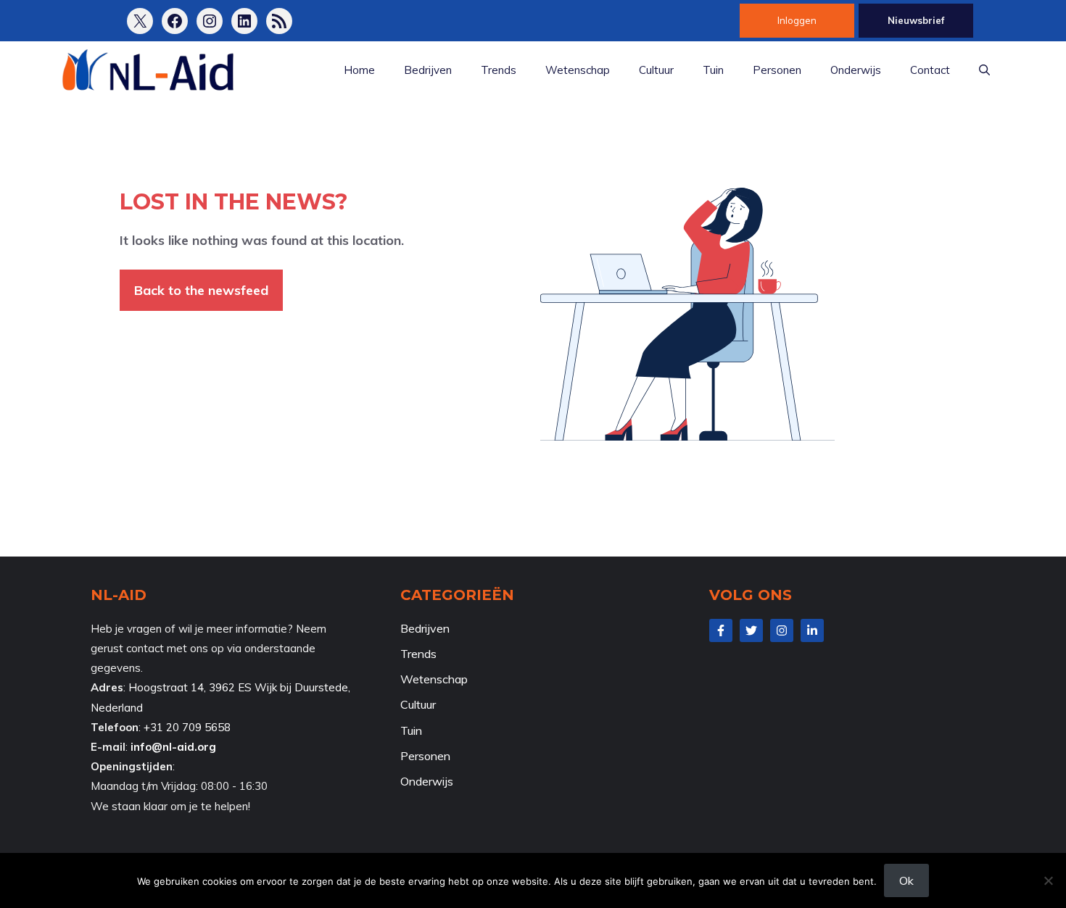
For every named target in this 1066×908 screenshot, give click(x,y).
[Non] (1048, 880)
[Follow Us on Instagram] (781, 630)
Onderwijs (855, 70)
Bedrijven (428, 70)
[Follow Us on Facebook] (720, 630)
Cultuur (656, 70)
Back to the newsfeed (201, 290)
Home (359, 70)
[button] (984, 70)
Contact (930, 70)
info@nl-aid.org (173, 747)
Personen (777, 70)
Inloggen (797, 20)
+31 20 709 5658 (187, 727)
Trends (498, 70)
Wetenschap (577, 70)
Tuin (713, 70)
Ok (906, 880)
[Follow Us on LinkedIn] (812, 630)
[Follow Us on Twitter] (751, 630)
